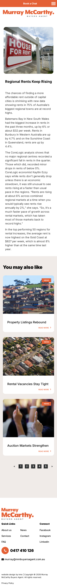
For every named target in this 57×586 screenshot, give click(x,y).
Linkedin (44, 541)
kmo (21, 574)
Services (6, 535)
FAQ (3, 541)
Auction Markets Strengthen (28, 445)
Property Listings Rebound (26, 322)
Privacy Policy (7, 583)
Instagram (45, 535)
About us (6, 530)
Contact (24, 535)
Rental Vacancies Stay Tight (27, 384)
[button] (53, 3)
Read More (43, 328)
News (23, 530)
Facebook (45, 530)
